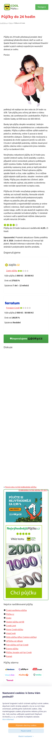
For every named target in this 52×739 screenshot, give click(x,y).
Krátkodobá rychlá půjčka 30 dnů (33, 490)
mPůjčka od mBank (14, 641)
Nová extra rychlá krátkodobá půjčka (20, 487)
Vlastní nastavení (25, 736)
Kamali (9, 656)
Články (11, 23)
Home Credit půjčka (14, 630)
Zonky (8, 618)
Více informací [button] (8, 719)
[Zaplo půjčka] (12, 265)
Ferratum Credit (13, 308)
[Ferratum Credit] (12, 303)
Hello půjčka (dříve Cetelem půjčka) (21, 637)
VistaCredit (11, 633)
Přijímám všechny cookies (26, 725)
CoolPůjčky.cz (4, 23)
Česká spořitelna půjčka (16, 610)
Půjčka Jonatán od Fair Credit (19, 652)
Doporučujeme (20, 338)
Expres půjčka (12, 649)
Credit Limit (11, 626)
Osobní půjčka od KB (15, 622)
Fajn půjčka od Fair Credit (17, 645)
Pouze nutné (26, 731)
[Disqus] (26, 385)
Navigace (42, 7)
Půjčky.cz (10, 614)
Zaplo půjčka (11, 271)
